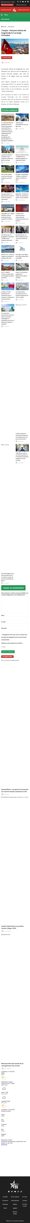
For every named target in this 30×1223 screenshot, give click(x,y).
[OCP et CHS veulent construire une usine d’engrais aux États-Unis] (7, 169)
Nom (3, 615)
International (11, 27)
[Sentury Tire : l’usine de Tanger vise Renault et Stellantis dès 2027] (7, 249)
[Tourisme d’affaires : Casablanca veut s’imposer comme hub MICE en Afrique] (7, 149)
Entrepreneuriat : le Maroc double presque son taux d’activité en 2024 (22, 237)
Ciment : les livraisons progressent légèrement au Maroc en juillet (21, 275)
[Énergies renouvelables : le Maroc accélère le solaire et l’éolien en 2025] (22, 169)
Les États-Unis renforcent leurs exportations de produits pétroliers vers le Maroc (22, 217)
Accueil (4, 27)
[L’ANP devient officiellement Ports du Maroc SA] (22, 117)
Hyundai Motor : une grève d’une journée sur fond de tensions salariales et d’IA (14, 790)
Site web (3, 628)
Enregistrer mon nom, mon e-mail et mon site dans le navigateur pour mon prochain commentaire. (14, 637)
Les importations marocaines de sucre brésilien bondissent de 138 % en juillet (22, 294)
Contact (24, 1200)
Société (5, 1196)
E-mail (3, 621)
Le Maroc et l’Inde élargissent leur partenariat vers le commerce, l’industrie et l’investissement (7, 295)
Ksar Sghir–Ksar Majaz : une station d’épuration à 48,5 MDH (22, 256)
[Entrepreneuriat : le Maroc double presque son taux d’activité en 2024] (22, 229)
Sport (5, 1208)
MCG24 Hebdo (15, 1212)
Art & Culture (15, 1196)
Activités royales (24, 1205)
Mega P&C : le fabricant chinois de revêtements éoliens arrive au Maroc (22, 196)
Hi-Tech (24, 1196)
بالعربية (15, 1208)
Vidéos (15, 1204)
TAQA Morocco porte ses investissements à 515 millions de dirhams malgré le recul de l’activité (22, 456)
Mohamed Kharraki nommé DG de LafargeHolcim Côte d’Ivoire (12, 1064)
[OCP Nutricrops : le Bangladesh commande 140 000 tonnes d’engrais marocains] (7, 229)
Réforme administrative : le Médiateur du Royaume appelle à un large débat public (22, 157)
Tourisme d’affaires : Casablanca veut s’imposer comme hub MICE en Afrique (7, 157)
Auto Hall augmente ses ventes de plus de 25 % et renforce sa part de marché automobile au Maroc (7, 577)
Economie (5, 1200)
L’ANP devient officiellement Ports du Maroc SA (22, 124)
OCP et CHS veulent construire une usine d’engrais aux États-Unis (6, 177)
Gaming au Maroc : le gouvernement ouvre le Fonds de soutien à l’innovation (7, 196)
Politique (5, 1204)
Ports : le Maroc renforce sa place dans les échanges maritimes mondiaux (7, 275)
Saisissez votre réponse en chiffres (11, 643)
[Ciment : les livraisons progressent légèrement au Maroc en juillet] (22, 267)
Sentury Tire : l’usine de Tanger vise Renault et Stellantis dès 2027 (7, 256)
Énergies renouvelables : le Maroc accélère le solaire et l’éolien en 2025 (22, 177)
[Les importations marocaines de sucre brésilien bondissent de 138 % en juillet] (22, 286)
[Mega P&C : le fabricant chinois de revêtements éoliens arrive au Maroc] (22, 188)
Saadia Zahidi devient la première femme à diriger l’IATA (12, 927)
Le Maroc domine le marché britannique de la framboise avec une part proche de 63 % (22, 436)
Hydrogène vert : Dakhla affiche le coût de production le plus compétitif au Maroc (7, 216)
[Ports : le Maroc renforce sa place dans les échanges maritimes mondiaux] (7, 267)
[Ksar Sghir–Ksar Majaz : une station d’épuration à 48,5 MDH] (22, 249)
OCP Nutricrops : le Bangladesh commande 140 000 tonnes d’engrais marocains (7, 237)
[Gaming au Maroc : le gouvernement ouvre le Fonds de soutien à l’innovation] (7, 188)
